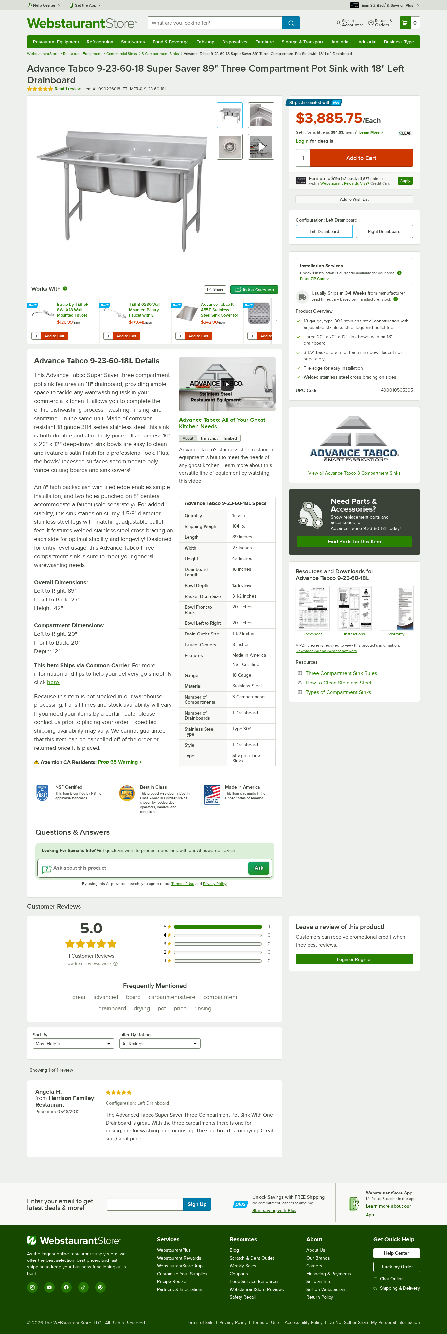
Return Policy (319, 1297)
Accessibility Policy (304, 1322)
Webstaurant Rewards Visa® (344, 183)
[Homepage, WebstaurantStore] (82, 23)
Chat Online (392, 1278)
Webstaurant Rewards (179, 1258)
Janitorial (340, 41)
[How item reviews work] (115, 964)
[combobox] (215, 22)
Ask (259, 868)
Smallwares (133, 41)
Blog (234, 1250)
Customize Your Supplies (182, 1273)
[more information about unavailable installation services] (399, 273)
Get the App (85, 5)
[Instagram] (32, 1287)
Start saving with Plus (274, 1210)
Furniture (264, 41)
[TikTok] (83, 1287)
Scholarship (318, 1281)
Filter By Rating (135, 1034)
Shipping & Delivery (400, 1288)
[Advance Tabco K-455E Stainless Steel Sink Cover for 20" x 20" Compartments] (207, 321)
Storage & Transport (302, 41)
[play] (227, 384)
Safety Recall (243, 1297)
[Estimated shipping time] (395, 299)
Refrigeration (100, 41)
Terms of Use (182, 883)
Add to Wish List (354, 199)
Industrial (366, 41)
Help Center (44, 5)
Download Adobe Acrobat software (326, 651)
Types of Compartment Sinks (358, 692)
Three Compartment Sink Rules (359, 673)
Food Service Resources (255, 1281)
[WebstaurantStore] (81, 1240)
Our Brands (318, 1258)
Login (302, 141)
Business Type (399, 41)
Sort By (40, 1034)
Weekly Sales (243, 1265)
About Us (315, 1250)
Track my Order (397, 1266)
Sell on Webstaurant (326, 1289)
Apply (406, 181)
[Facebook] (66, 1287)
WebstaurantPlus (174, 1250)
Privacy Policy (215, 883)
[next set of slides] (277, 321)
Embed (230, 438)
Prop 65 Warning (118, 762)
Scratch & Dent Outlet (252, 1258)
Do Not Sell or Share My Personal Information (374, 1322)
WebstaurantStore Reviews (257, 1289)
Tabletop (205, 41)
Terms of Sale (200, 1322)
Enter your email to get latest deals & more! (60, 1204)
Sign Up (197, 1204)
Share (218, 289)
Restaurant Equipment (56, 41)
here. (53, 682)
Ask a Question (258, 289)
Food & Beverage (171, 41)
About (188, 438)
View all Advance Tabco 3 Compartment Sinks (354, 473)
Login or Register (354, 959)
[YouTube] (49, 1287)
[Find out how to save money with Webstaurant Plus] (33, 305)
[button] (230, 115)
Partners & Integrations (180, 1289)
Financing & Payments (328, 1273)
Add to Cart (54, 336)
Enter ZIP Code (314, 278)
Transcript (209, 438)
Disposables (234, 41)
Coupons (239, 1273)
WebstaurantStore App (180, 1265)
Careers (314, 1265)
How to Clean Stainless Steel (358, 682)
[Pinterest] (100, 1287)
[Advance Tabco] (354, 440)
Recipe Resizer (172, 1281)
